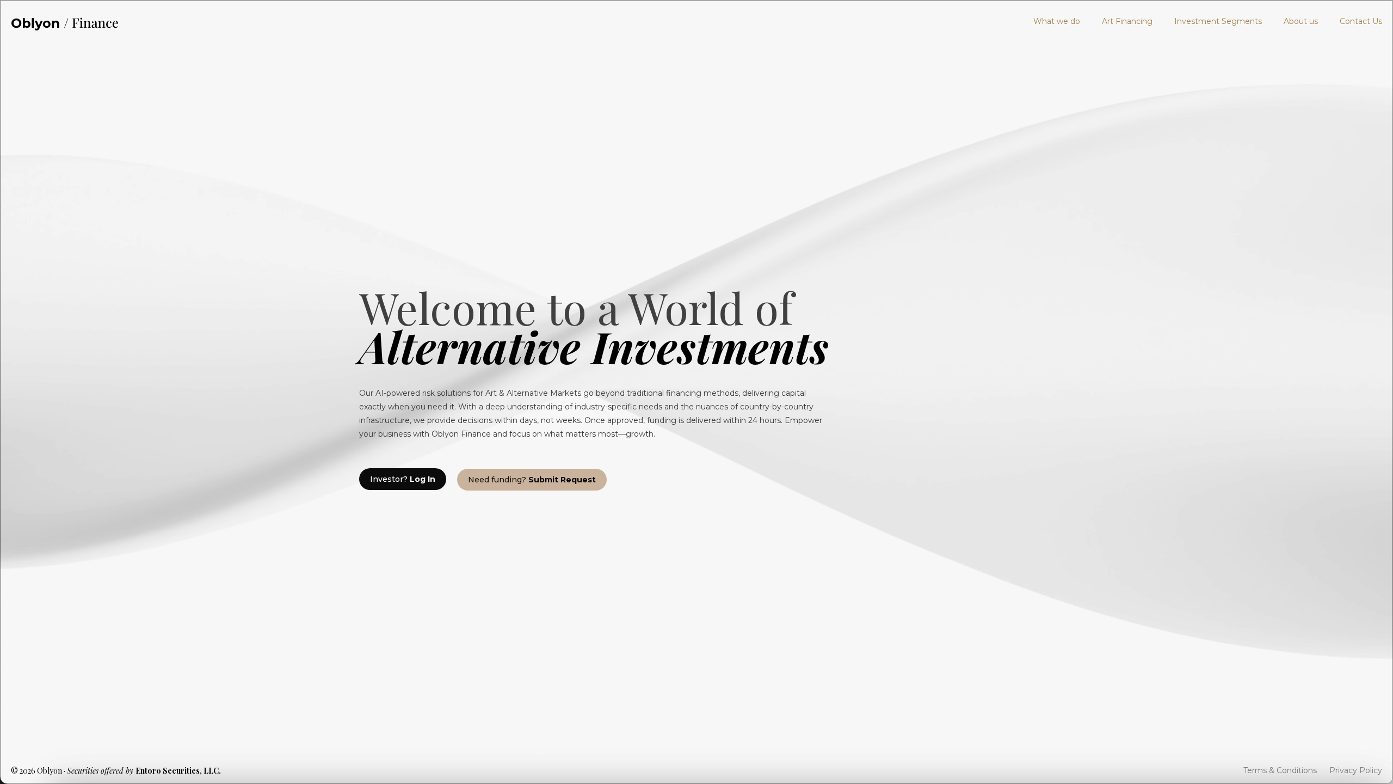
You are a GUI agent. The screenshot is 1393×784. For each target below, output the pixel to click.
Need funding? (532, 480)
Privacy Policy (1355, 770)
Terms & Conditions (1280, 770)
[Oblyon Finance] (65, 21)
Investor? (402, 479)
